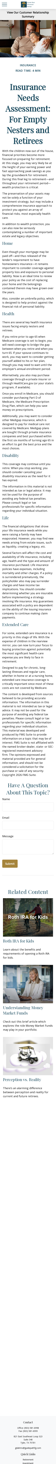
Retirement (28, 1459)
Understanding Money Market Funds (23, 1010)
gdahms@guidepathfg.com (28, 1448)
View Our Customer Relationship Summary (28, 14)
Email (5, 817)
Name (6, 799)
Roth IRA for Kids (18, 941)
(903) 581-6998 (31, 1427)
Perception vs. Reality (22, 1079)
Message (7, 836)
